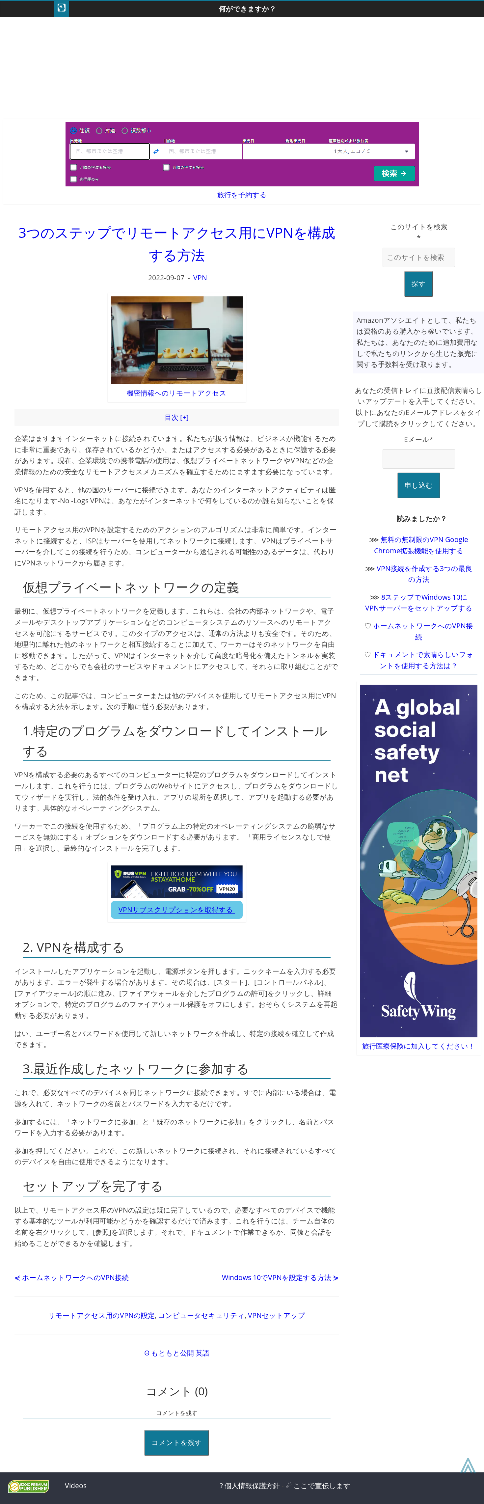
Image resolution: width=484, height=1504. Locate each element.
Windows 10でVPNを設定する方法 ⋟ (280, 1277)
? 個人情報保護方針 (250, 1485)
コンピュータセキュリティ (201, 1315)
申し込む (419, 485)
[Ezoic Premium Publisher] (28, 1490)
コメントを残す (176, 1442)
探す (419, 283)
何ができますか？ (247, 8)
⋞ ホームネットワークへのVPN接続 (71, 1277)
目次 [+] (177, 417)
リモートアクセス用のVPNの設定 (101, 1315)
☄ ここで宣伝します (318, 1485)
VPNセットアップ (276, 1315)
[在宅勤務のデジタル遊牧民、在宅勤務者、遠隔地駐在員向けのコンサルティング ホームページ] (61, 9)
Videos (76, 1485)
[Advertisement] (242, 69)
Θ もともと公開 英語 (176, 1352)
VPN (200, 277)
